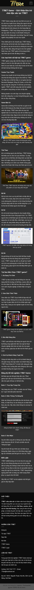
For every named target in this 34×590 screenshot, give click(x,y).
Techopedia (26, 585)
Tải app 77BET (6, 533)
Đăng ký (4, 530)
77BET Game (5, 544)
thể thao (22, 156)
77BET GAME (5, 461)
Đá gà (3, 256)
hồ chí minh (21, 587)
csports (19, 585)
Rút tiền (3, 541)
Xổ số (3, 213)
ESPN (15, 587)
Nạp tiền (4, 537)
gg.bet (10, 587)
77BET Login (5, 548)
